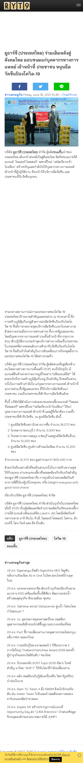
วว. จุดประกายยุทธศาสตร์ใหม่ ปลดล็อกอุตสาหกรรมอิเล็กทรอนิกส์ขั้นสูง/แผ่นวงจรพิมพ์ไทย (39, 621)
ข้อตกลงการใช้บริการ (38, 758)
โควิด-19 (60, 538)
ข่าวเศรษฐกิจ (14, 95)
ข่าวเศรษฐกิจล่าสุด (17, 562)
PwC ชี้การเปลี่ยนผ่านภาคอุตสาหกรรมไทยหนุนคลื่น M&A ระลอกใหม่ (41, 634)
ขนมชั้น (58, 152)
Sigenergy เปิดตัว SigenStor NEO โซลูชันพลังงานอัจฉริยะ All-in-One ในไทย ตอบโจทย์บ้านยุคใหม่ (40, 575)
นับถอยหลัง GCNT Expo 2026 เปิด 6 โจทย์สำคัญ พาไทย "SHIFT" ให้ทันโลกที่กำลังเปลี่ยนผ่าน (39, 665)
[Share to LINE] (61, 86)
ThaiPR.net (69, 95)
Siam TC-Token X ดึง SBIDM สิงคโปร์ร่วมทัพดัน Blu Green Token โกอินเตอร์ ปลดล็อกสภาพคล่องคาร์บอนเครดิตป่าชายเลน (40, 694)
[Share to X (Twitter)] (40, 86)
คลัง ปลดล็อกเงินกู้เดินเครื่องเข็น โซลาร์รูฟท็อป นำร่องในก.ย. (40, 678)
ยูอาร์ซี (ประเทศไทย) (25, 152)
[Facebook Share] (19, 86)
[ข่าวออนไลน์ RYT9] (15, 6)
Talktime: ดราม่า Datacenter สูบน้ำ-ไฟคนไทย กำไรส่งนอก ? (41, 608)
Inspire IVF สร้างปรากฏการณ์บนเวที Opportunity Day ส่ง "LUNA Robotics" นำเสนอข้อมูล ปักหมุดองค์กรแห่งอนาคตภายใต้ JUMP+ (41, 712)
